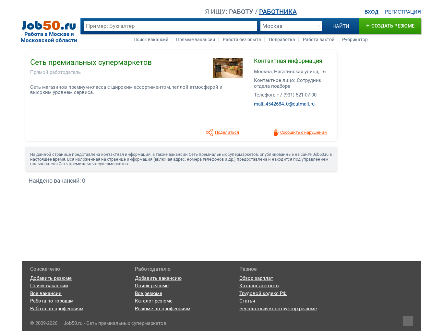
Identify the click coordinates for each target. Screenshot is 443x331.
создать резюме (390, 25)
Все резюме (148, 293)
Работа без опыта (242, 39)
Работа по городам (52, 301)
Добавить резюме (51, 278)
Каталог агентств (259, 286)
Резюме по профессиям (162, 309)
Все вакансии (46, 293)
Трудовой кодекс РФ (263, 293)
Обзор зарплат (256, 278)
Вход (371, 12)
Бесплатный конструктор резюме (278, 309)
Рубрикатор (355, 39)
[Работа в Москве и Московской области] (49, 25)
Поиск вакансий (151, 39)
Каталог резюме (154, 301)
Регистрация (403, 12)
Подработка (282, 39)
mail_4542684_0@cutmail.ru (284, 104)
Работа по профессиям (56, 309)
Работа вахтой (318, 39)
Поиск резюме (152, 286)
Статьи (247, 301)
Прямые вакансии (195, 39)
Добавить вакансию (158, 278)
